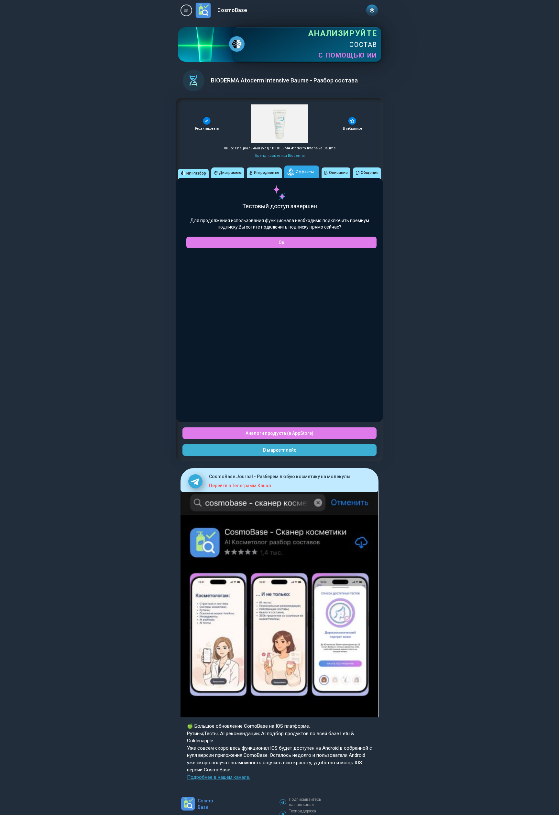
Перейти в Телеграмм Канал (240, 485)
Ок (281, 242)
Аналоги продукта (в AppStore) (279, 433)
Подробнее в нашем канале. (218, 777)
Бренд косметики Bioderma (280, 156)
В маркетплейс (279, 450)
